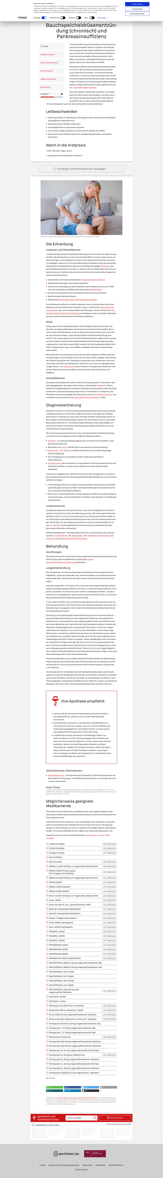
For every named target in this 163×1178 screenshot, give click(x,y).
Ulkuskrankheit (60, 535)
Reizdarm (50, 538)
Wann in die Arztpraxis (49, 63)
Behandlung (45, 87)
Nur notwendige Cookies (137, 13)
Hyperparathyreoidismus (93, 280)
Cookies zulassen (137, 4)
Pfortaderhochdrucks (102, 394)
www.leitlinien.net (56, 775)
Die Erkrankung (46, 71)
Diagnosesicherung (48, 79)
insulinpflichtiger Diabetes (84, 87)
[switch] (63, 17)
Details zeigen (102, 18)
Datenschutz (87, 1165)
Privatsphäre (100, 1165)
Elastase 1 (52, 441)
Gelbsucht (102, 385)
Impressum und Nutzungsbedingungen (63, 1165)
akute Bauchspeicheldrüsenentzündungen (78, 299)
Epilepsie (105, 266)
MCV (70, 450)
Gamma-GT (53, 450)
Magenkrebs (77, 535)
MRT (59, 525)
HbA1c (65, 447)
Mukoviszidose (95, 289)
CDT (61, 450)
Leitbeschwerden (47, 54)
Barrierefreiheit (82, 1170)
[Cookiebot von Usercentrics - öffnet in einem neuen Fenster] (22, 18)
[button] (54, 1087)
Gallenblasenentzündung (98, 535)
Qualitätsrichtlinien (116, 1165)
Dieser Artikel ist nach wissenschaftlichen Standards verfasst (77, 1098)
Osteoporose (69, 366)
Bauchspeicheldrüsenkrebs (87, 397)
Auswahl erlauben (137, 9)
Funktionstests (54, 463)
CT (51, 525)
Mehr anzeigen (50, 1078)
